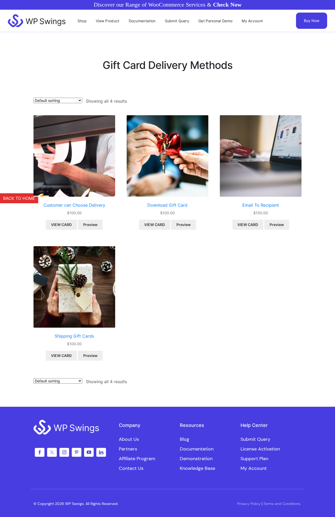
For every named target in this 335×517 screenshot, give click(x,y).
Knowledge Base (197, 468)
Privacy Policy (248, 503)
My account (254, 468)
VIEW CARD (61, 224)
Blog (184, 439)
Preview (90, 224)
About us (129, 439)
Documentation (197, 449)
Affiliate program (137, 458)
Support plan (254, 458)
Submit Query (255, 439)
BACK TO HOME (19, 198)
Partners (128, 449)
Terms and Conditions (281, 503)
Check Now (227, 4)
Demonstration (196, 458)
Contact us (131, 468)
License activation (260, 449)
